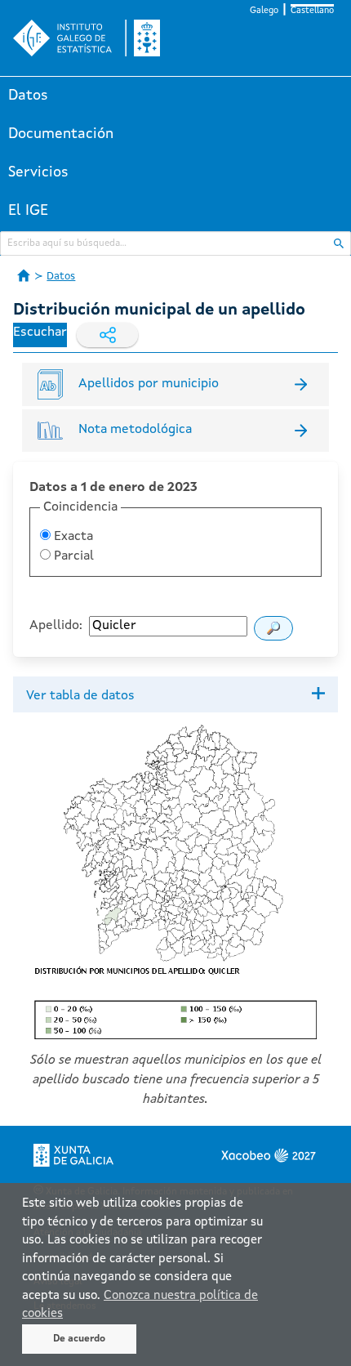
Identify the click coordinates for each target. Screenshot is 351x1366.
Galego (264, 11)
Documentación (60, 134)
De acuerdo (79, 1339)
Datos (28, 95)
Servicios (38, 172)
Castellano (312, 11)
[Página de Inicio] (23, 275)
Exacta (72, 536)
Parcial (72, 556)
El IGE (28, 210)
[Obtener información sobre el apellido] (273, 628)
